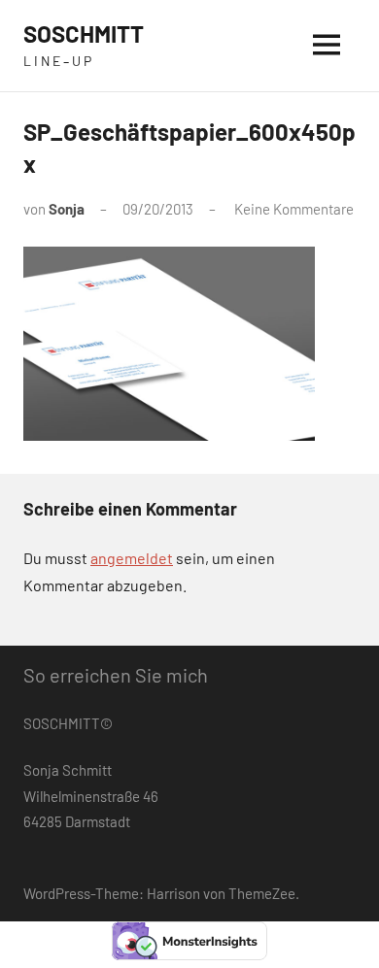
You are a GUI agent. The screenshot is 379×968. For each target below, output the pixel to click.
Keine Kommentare (294, 208)
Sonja (67, 208)
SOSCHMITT (83, 33)
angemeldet (131, 558)
